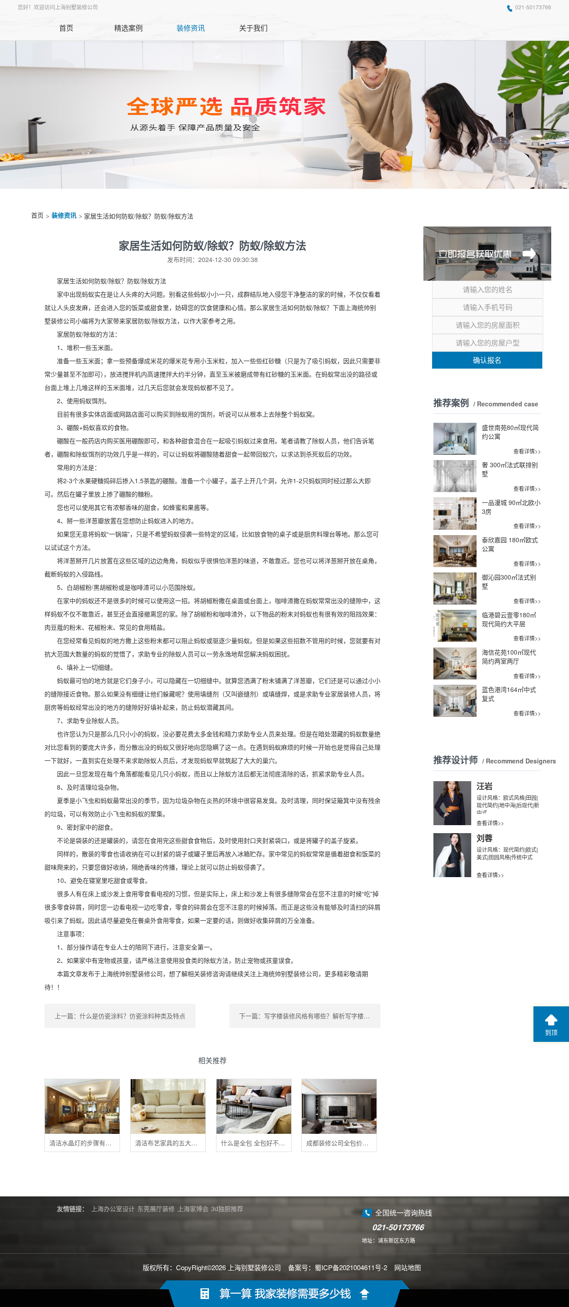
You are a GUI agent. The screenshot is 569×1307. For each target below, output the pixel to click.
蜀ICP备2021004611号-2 (351, 1267)
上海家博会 (192, 1208)
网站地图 (407, 1267)
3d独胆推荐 (227, 1208)
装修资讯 (64, 215)
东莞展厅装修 (156, 1208)
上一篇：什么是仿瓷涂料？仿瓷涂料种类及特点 (120, 1015)
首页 (37, 215)
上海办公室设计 (113, 1208)
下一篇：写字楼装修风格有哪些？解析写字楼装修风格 (310, 1015)
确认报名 (487, 360)
